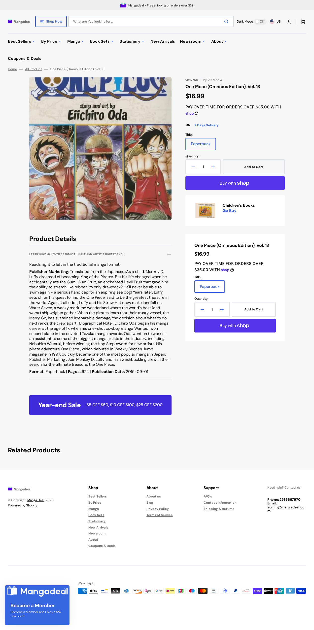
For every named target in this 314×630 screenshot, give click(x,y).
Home (12, 69)
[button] (289, 21)
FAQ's (208, 496)
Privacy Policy (157, 509)
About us (153, 496)
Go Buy (230, 210)
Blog (149, 502)
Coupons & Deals (101, 546)
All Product (33, 69)
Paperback (203, 145)
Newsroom (96, 533)
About (93, 539)
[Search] (227, 21)
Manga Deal (35, 500)
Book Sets (96, 515)
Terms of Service (159, 515)
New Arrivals (98, 527)
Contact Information (220, 502)
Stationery (96, 521)
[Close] (65, 589)
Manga (93, 509)
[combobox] (151, 21)
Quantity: (192, 156)
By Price (94, 502)
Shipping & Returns (219, 509)
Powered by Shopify (22, 505)
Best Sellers (97, 496)
